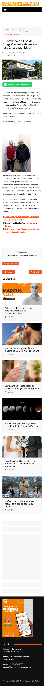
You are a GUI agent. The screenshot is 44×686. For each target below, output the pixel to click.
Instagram (31, 223)
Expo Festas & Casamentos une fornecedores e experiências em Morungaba (20, 463)
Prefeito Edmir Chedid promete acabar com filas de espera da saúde (19, 504)
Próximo (34, 272)
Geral (13, 55)
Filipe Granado (9, 53)
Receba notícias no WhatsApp (19, 84)
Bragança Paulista (11, 264)
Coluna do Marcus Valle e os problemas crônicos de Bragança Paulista (18, 310)
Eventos (7, 55)
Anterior (10, 272)
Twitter (8, 226)
